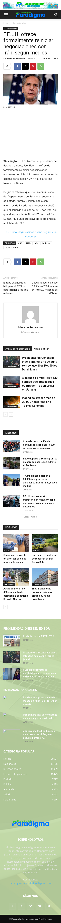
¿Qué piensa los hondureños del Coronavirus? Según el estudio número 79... (39, 734)
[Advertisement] (30, 134)
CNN (20, 243)
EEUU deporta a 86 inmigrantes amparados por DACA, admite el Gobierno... (40, 462)
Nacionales (9, 584)
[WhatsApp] (40, 66)
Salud (6, 550)
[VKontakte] (39, 906)
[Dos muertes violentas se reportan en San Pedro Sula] (45, 543)
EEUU (28, 243)
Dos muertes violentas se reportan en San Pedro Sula (44, 559)
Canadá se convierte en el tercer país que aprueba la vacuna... (14, 559)
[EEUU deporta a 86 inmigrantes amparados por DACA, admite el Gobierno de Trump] (11, 463)
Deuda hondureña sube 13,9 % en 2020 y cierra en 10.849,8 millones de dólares (45, 288)
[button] (5, 14)
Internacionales (19, 22)
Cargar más (29, 516)
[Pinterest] (33, 66)
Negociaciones (11, 247)
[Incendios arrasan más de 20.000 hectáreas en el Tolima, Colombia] (11, 402)
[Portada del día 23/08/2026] (11, 640)
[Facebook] (17, 66)
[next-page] (11, 414)
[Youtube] (48, 906)
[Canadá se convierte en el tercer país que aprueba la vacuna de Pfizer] (16, 543)
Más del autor (41, 348)
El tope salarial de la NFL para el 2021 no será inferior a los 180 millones (15, 288)
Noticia (36, 550)
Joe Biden (46, 243)
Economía (37, 584)
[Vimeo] (30, 906)
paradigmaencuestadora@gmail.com (31, 883)
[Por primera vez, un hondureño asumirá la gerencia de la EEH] (11, 719)
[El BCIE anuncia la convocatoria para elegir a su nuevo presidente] (45, 577)
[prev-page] (5, 414)
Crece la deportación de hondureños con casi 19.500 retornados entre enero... (39, 445)
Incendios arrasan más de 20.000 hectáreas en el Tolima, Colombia (38, 401)
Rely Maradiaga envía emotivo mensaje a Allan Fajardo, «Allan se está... (40, 701)
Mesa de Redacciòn (16, 58)
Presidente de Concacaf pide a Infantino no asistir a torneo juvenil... (40, 656)
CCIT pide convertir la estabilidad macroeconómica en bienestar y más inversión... (40, 673)
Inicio (5, 22)
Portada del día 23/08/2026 (38, 636)
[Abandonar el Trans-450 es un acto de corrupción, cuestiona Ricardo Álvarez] (16, 577)
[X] (25, 66)
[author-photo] (30, 322)
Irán (36, 243)
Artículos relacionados (17, 348)
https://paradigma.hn (30, 332)
